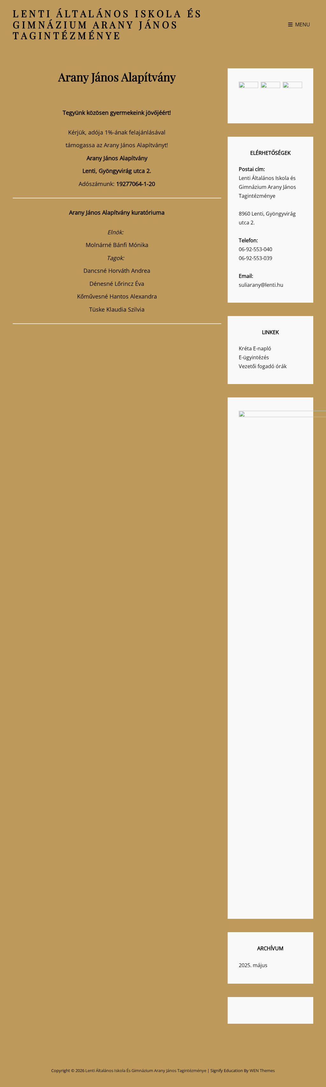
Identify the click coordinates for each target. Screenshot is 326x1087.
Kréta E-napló (255, 348)
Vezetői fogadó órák (263, 366)
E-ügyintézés (254, 357)
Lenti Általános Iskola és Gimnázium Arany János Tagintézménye (108, 24)
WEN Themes (262, 1070)
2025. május (253, 965)
